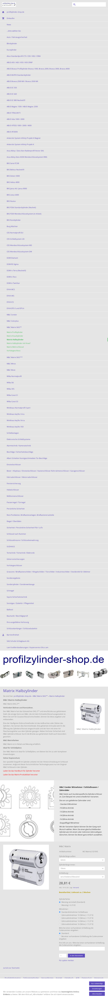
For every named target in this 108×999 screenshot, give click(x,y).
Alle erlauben (97, 994)
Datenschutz (87, 978)
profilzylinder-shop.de (22, 696)
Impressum (98, 978)
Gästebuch (69, 978)
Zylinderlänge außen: (67, 856)
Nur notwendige (97, 983)
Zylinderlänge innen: (67, 865)
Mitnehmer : (64, 909)
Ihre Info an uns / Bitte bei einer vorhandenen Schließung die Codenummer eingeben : (81, 944)
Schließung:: (64, 873)
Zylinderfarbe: (64, 899)
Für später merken (66, 960)
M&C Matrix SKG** (40, 696)
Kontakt (59, 978)
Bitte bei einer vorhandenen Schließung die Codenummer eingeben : (76, 929)
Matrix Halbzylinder (57, 696)
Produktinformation (13, 978)
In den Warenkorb (76, 956)
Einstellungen (97, 989)
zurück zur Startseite (11, 968)
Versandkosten (47, 978)
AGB (77, 978)
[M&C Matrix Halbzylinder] (26, 867)
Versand (76, 888)
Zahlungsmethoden (31, 978)
